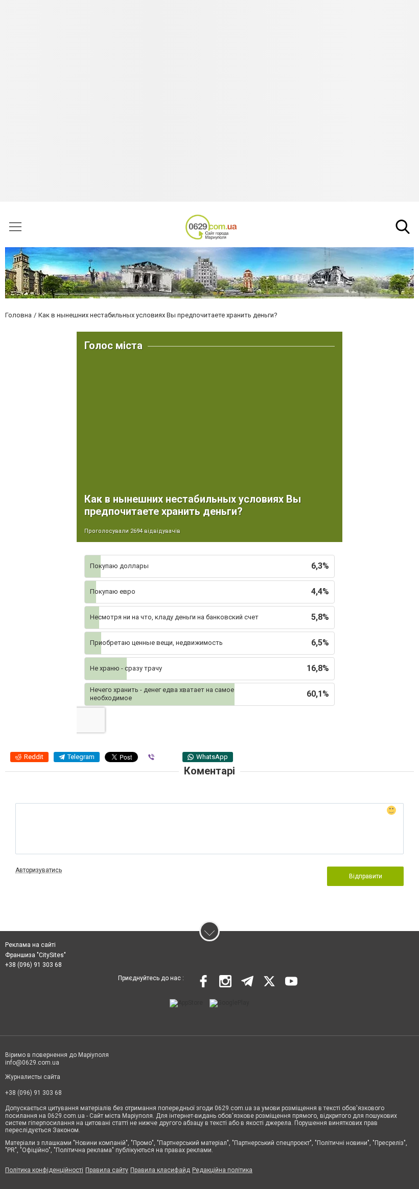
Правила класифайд (160, 1170)
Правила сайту (106, 1170)
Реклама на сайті (30, 944)
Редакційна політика (222, 1170)
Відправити (365, 876)
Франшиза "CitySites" (35, 955)
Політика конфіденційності (44, 1170)
